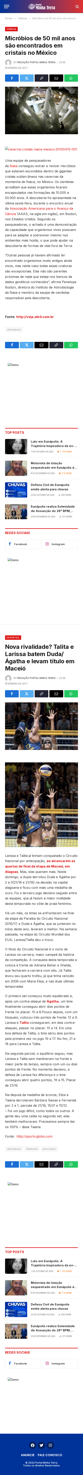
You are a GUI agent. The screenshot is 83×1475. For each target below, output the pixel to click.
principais (49, 1148)
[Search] (77, 6)
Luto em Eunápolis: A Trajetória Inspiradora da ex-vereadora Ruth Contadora (52, 446)
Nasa (14, 166)
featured (32, 1148)
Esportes (13, 637)
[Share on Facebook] (12, 78)
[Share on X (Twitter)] (26, 78)
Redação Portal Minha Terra (36, 62)
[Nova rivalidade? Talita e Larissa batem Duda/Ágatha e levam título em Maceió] (41, 726)
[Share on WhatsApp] (71, 78)
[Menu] (6, 6)
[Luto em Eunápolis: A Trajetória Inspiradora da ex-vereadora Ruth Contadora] (16, 446)
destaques (14, 329)
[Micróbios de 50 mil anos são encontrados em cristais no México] (41, 110)
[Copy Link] (41, 78)
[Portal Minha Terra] (41, 6)
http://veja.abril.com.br (35, 317)
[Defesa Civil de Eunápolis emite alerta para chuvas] (16, 490)
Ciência (11, 29)
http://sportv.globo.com (34, 1136)
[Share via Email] (56, 78)
